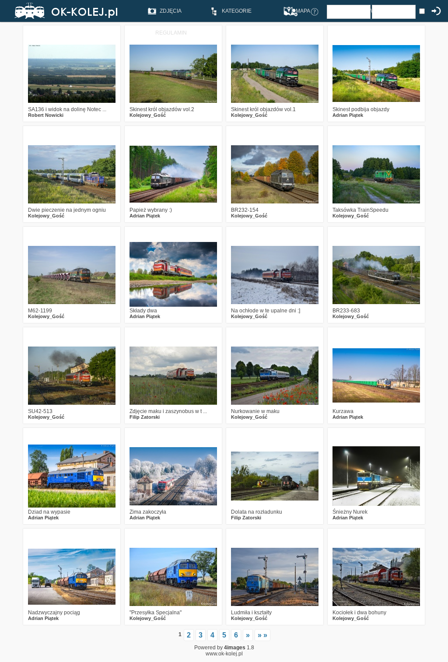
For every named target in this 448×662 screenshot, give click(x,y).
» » (262, 635)
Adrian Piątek (347, 115)
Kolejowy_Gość (148, 115)
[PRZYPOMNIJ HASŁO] (314, 11)
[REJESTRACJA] (293, 11)
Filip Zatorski (145, 417)
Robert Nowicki (45, 115)
